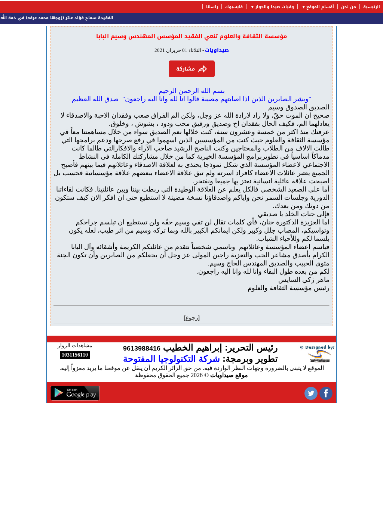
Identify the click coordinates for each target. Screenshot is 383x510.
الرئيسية (371, 7)
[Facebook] (326, 392)
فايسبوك (234, 7)
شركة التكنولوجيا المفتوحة (171, 359)
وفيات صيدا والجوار (274, 7)
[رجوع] (192, 317)
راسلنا (212, 7)
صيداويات (217, 50)
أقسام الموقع (320, 7)
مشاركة (185, 69)
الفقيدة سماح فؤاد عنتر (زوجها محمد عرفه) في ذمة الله (61, 18)
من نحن (348, 7)
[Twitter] (311, 392)
